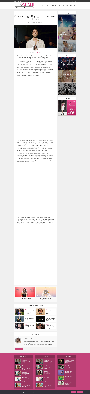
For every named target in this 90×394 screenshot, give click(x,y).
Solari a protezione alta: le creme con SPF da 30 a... (26, 385)
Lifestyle (60, 5)
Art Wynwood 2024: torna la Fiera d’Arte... (67, 88)
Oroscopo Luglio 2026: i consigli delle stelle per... (67, 33)
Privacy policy (80, 392)
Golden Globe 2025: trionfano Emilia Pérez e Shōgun (67, 76)
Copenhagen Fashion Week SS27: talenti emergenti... (26, 361)
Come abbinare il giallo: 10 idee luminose (68, 383)
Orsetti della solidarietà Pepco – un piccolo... (26, 373)
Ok (73, 392)
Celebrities (48, 5)
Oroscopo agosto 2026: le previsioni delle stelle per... (67, 20)
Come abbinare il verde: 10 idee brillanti (68, 378)
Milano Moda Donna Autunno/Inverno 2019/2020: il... (69, 361)
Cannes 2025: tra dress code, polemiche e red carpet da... (50, 327)
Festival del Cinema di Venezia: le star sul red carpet (29, 327)
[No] (86, 392)
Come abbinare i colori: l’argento (68, 366)
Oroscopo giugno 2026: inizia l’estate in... (67, 46)
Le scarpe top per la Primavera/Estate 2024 (69, 372)
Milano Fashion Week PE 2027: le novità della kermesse (25, 379)
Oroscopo (65, 5)
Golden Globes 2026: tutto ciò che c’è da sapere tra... (50, 319)
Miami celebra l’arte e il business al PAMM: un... (67, 63)
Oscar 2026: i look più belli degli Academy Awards (50, 312)
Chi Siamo (15, 1)
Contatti (19, 1)
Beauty (42, 5)
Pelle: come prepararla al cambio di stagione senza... (26, 367)
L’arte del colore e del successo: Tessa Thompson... (29, 312)
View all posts (19, 349)
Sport (71, 5)
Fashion (54, 5)
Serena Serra (39, 22)
